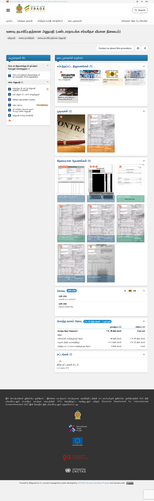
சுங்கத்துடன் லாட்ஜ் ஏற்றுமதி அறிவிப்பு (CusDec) (24, 89)
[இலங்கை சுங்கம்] (135, 77)
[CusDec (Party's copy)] (130, 223)
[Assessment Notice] (130, 183)
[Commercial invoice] (71, 183)
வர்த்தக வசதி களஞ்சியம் (50, 20)
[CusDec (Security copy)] (71, 263)
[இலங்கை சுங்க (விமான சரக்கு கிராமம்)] (67, 95)
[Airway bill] (101, 263)
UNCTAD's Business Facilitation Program (93, 483)
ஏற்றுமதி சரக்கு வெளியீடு (23, 115)
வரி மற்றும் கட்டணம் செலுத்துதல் (26, 94)
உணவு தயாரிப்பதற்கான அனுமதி (52, 37)
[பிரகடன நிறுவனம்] (67, 77)
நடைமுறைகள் (75, 20)
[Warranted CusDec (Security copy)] (101, 223)
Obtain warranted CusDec (24, 100)
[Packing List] (101, 183)
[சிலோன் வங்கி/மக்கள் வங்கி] (112, 77)
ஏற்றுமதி (11, 37)
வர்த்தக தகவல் (25, 20)
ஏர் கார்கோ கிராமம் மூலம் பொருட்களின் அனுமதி (23, 110)
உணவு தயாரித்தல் (26, 37)
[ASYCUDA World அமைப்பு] (90, 77)
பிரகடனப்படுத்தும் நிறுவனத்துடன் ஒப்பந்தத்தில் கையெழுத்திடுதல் (26, 76)
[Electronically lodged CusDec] (71, 223)
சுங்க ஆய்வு (17, 105)
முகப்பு (9, 20)
